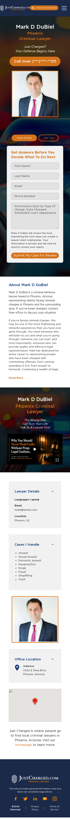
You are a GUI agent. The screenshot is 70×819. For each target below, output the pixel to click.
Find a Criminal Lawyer (46, 8)
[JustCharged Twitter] (25, 799)
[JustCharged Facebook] (15, 799)
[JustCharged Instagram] (54, 799)
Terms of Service (54, 808)
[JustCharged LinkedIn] (35, 799)
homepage (23, 745)
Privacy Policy (35, 808)
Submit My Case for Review (35, 255)
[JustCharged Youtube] (45, 799)
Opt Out (48, 137)
